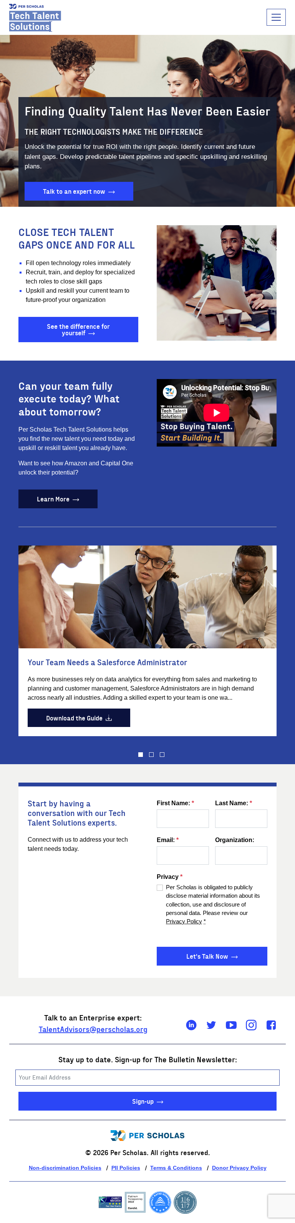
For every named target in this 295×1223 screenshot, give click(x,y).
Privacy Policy (184, 921)
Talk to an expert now (74, 191)
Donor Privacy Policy (239, 1168)
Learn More (53, 498)
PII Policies (125, 1168)
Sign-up (143, 1101)
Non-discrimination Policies (65, 1168)
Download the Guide (74, 717)
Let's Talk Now (207, 956)
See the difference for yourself (78, 329)
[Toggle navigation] (276, 17)
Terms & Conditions (176, 1168)
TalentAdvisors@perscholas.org (93, 1028)
